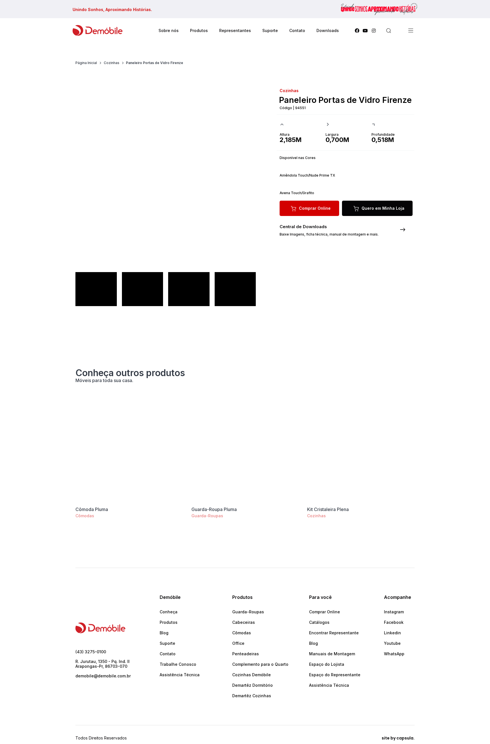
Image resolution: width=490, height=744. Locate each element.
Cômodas (84, 515)
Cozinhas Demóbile (251, 674)
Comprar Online (324, 611)
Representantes (235, 30)
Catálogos (319, 622)
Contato (297, 30)
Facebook (394, 622)
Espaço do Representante (334, 674)
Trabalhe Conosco (178, 664)
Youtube (392, 643)
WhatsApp (394, 653)
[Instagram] (373, 30)
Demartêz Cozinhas (251, 695)
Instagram (394, 611)
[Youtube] (365, 30)
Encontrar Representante (334, 632)
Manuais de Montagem (332, 653)
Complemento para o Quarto (260, 664)
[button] (388, 30)
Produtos (169, 622)
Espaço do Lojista (326, 664)
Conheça (169, 611)
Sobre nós (169, 30)
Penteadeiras (245, 653)
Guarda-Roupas (207, 515)
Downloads (327, 30)
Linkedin (392, 632)
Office (238, 643)
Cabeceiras (243, 622)
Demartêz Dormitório (252, 685)
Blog (164, 632)
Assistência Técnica (180, 674)
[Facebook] (357, 30)
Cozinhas (316, 515)
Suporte (167, 643)
